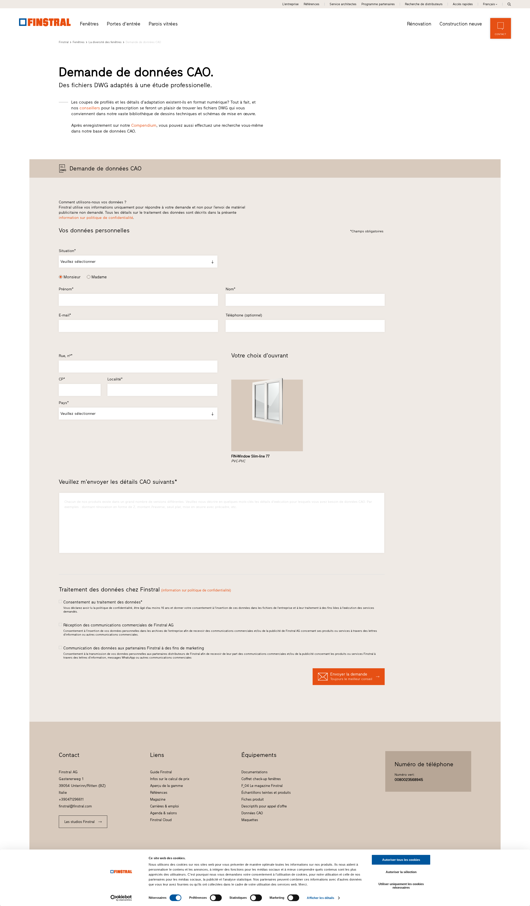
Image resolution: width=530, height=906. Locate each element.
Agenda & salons (163, 813)
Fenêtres (89, 24)
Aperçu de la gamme (166, 786)
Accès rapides (463, 4)
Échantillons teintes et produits (266, 792)
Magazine (157, 799)
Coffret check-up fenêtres (261, 779)
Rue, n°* (65, 355)
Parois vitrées (163, 24)
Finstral (64, 42)
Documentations (254, 772)
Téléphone (244, 315)
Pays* (64, 403)
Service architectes (343, 4)
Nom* (230, 289)
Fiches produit (252, 799)
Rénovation (419, 24)
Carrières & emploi (164, 806)
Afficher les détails (320, 898)
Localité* (115, 379)
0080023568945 (409, 779)
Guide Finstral (161, 772)
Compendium (143, 125)
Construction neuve (461, 24)
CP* (62, 379)
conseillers (90, 107)
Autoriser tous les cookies (401, 859)
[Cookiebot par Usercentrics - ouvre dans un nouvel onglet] (121, 898)
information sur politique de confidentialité (96, 217)
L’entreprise (290, 4)
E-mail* (65, 315)
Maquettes (249, 820)
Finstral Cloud (161, 820)
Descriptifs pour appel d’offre (264, 806)
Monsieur (72, 277)
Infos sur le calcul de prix (169, 779)
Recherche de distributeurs (423, 4)
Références (311, 4)
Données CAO (252, 813)
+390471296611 (71, 799)
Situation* (67, 251)
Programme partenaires (378, 4)
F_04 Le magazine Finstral (262, 786)
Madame (99, 277)
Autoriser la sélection (401, 872)
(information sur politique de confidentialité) (196, 590)
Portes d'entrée (123, 24)
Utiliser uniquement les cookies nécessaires (401, 885)
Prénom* (66, 289)
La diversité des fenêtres (105, 42)
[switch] (216, 897)
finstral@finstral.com (75, 806)
